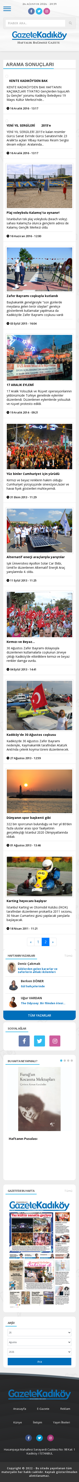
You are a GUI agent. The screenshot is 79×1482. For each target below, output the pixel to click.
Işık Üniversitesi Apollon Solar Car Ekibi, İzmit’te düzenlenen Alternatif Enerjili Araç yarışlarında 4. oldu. (36, 567)
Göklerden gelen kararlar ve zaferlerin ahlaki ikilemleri (37, 970)
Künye (17, 1422)
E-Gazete (43, 1409)
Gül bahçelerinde (33, 986)
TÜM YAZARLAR (39, 1015)
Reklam (65, 1409)
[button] (61, 1060)
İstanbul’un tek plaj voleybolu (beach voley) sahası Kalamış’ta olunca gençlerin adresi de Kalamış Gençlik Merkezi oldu (38, 223)
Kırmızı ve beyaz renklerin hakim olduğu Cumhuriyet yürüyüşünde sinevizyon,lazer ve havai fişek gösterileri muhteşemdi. (38, 484)
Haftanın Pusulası (23, 1138)
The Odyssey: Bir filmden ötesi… (43, 1003)
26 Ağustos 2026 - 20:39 (39, 4)
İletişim (37, 1422)
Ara (39, 1362)
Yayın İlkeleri (61, 1422)
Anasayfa (19, 1409)
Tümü (68, 956)
